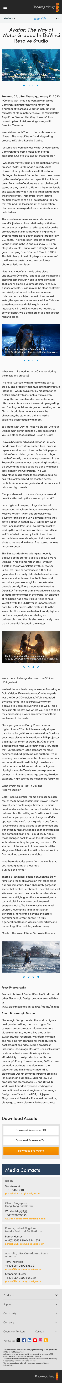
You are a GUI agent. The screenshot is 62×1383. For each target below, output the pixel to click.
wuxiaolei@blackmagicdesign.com (25, 1218)
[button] (23, 85)
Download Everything (31, 1150)
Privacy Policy (8, 1365)
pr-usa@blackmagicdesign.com (23, 1269)
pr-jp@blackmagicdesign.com (22, 1193)
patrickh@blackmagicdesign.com (24, 1244)
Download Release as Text (31, 1140)
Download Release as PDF (31, 1130)
